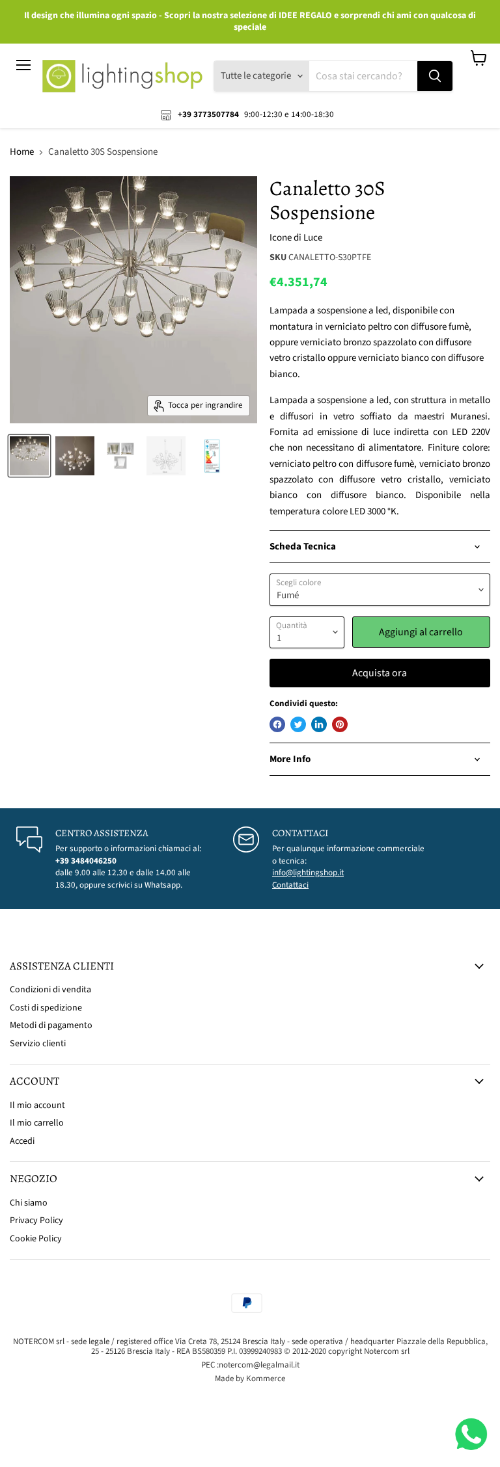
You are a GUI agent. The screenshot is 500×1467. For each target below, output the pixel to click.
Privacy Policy (36, 1220)
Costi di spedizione (46, 1007)
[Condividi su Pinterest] (340, 724)
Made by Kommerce (250, 1378)
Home (22, 151)
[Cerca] (434, 76)
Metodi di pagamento (51, 1025)
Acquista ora (379, 673)
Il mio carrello (37, 1123)
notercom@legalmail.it (259, 1365)
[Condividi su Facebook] (277, 724)
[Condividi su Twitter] (298, 724)
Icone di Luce (296, 237)
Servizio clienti (38, 1043)
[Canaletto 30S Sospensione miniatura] (29, 456)
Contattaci (290, 885)
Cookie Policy (36, 1238)
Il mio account (37, 1105)
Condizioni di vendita (50, 989)
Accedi (22, 1141)
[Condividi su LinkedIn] (319, 724)
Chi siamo (29, 1202)
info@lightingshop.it (308, 873)
